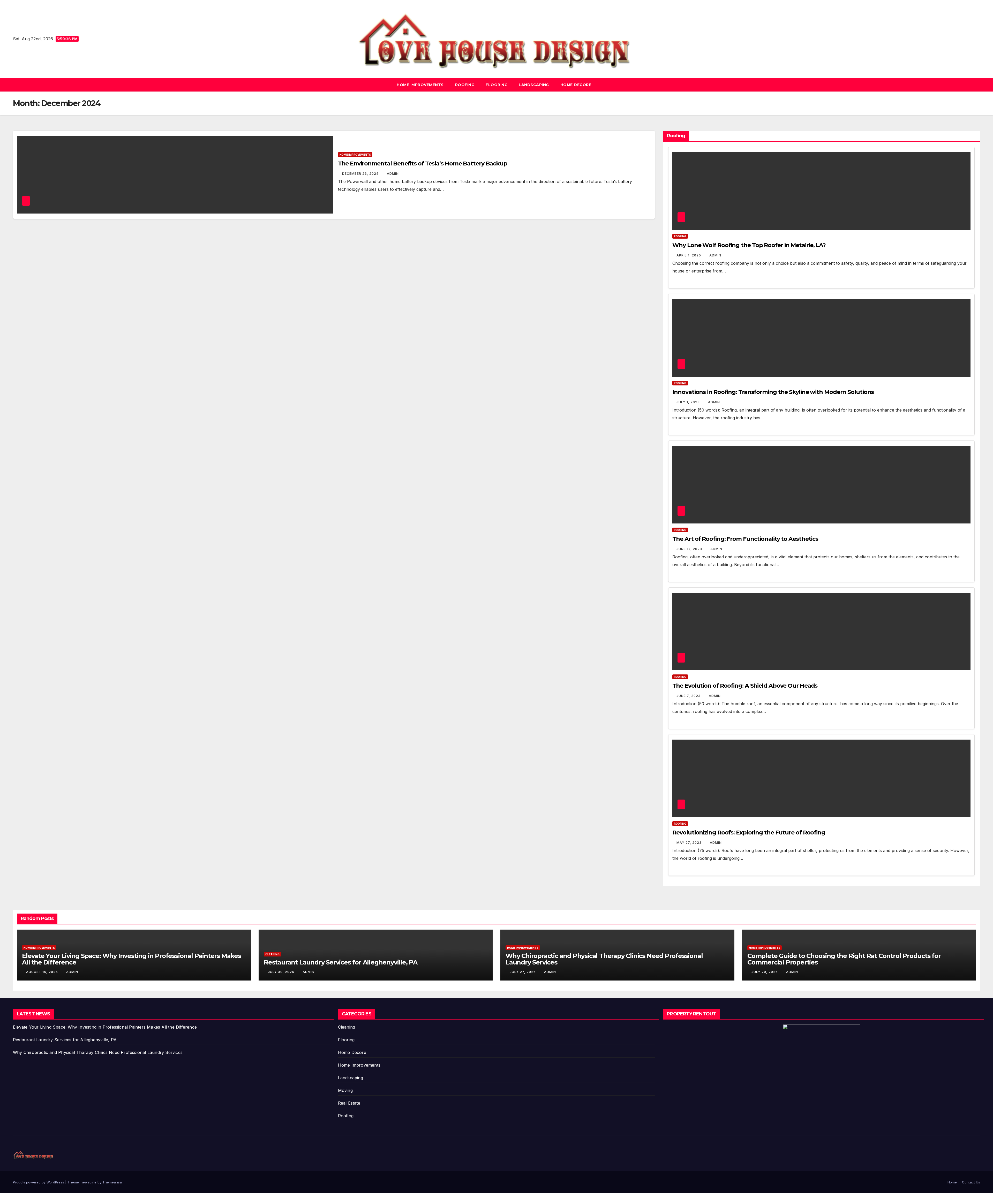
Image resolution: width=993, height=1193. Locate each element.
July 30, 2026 (281, 972)
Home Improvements (420, 84)
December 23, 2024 (361, 174)
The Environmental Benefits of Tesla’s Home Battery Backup (422, 163)
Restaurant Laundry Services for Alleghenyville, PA (340, 962)
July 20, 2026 (765, 972)
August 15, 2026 (42, 972)
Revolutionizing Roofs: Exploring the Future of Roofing (748, 832)
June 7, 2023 (689, 696)
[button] (976, 84)
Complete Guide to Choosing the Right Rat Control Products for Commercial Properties (844, 959)
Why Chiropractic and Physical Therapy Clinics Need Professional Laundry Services (604, 959)
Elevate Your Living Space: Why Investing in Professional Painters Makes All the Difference (131, 959)
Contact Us (971, 1182)
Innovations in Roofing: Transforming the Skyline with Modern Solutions (773, 392)
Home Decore (575, 84)
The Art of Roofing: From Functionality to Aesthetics (745, 538)
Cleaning (272, 954)
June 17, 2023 (689, 549)
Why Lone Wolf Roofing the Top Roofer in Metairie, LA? (749, 245)
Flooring (496, 84)
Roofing (465, 84)
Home (952, 1182)
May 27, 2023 (689, 843)
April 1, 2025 (689, 255)
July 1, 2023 (688, 402)
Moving (345, 1090)
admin (393, 174)
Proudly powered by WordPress (39, 1182)
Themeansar (112, 1182)
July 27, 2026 (523, 972)
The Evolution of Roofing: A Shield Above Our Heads (744, 685)
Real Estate (349, 1103)
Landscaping (534, 84)
